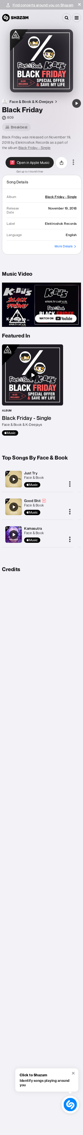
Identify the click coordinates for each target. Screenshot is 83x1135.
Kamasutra (33, 528)
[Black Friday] (76, 103)
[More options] (73, 162)
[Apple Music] (10, 433)
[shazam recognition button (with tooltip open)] (70, 1104)
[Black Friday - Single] (32, 390)
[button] (79, 4)
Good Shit (32, 501)
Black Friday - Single (34, 148)
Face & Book (34, 477)
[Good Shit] (13, 507)
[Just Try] (13, 479)
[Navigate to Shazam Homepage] (15, 17)
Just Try (30, 473)
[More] (70, 484)
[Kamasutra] (13, 534)
